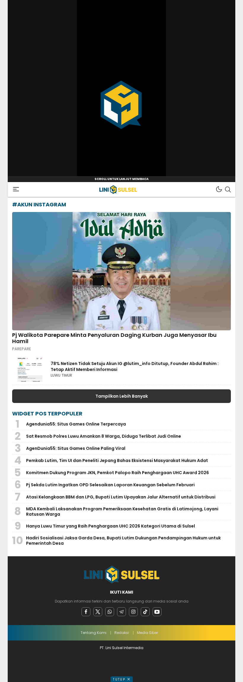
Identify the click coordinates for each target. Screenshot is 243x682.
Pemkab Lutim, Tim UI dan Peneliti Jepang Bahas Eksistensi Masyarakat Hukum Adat (117, 460)
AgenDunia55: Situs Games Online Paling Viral (75, 448)
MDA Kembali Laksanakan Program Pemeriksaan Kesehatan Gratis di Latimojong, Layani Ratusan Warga (122, 511)
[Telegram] (121, 611)
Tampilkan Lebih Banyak (121, 396)
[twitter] (97, 611)
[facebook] (85, 611)
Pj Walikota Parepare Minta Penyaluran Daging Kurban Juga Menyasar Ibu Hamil (114, 338)
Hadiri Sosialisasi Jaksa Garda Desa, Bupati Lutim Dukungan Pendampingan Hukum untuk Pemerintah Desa (123, 540)
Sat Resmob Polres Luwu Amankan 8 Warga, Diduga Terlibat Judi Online (103, 436)
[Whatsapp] (109, 611)
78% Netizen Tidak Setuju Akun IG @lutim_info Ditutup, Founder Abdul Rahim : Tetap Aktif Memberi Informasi (135, 366)
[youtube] (157, 611)
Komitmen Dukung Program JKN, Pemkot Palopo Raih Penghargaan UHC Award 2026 (117, 473)
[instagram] (133, 611)
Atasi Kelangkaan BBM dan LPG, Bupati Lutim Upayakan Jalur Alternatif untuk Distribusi (120, 497)
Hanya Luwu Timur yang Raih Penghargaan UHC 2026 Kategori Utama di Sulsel (110, 526)
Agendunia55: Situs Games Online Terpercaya (76, 424)
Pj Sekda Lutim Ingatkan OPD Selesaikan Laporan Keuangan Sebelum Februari (110, 485)
